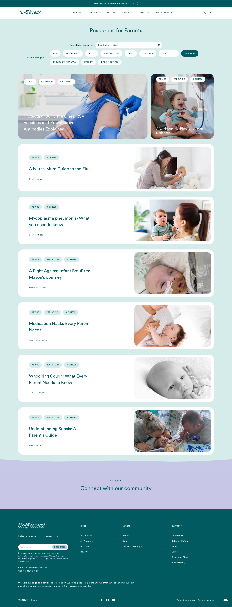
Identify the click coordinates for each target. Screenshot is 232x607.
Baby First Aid (109, 62)
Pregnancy (73, 53)
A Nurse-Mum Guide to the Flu (58, 169)
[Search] (159, 45)
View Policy (23, 561)
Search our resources (82, 45)
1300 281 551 (33, 571)
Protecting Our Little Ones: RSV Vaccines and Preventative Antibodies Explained (54, 122)
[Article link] (83, 106)
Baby (131, 53)
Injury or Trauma (64, 62)
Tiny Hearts (32, 600)
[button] (205, 13)
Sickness (189, 53)
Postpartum (111, 53)
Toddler (147, 53)
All (55, 53)
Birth (91, 53)
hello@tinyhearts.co (38, 568)
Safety (88, 62)
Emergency (169, 53)
